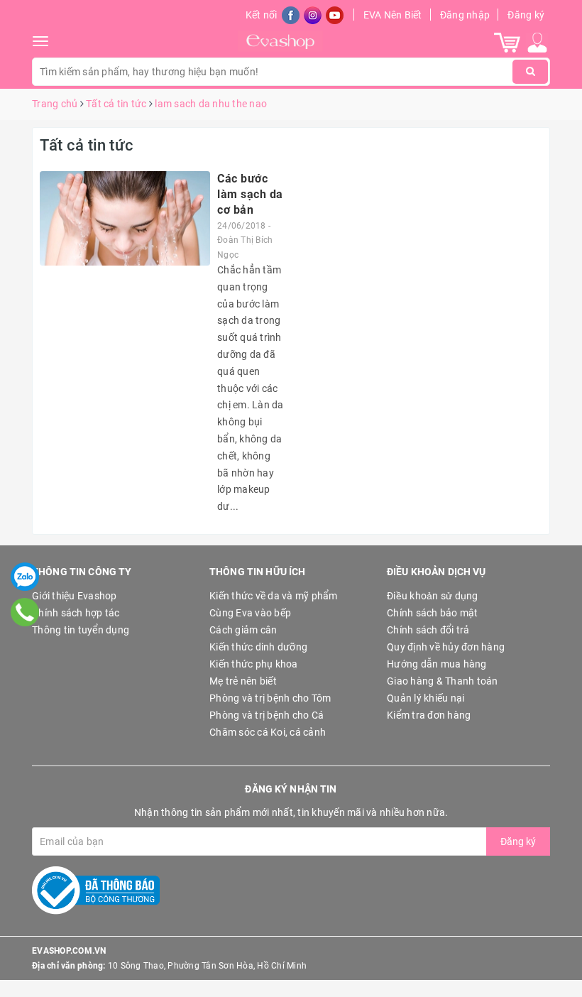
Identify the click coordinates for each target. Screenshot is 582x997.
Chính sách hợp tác (76, 613)
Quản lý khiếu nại (425, 698)
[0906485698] (25, 612)
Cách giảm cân (243, 630)
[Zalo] (25, 576)
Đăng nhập (465, 15)
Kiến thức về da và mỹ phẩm (273, 595)
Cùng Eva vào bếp (250, 613)
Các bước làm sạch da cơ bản (250, 194)
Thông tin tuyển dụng (80, 630)
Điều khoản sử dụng (432, 595)
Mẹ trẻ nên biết (243, 681)
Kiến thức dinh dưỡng (258, 647)
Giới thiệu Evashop (74, 595)
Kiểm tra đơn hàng (429, 715)
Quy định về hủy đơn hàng (446, 647)
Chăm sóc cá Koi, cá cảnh (267, 732)
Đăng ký (525, 15)
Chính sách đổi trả (428, 630)
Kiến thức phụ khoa (253, 664)
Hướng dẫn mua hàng (437, 664)
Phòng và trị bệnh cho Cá (266, 715)
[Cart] (507, 42)
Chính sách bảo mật (432, 613)
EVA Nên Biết (392, 15)
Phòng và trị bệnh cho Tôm (270, 698)
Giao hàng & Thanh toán (442, 681)
